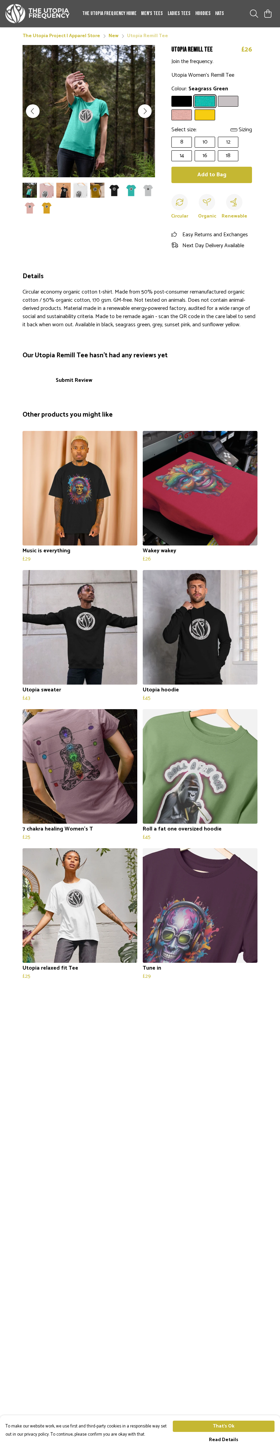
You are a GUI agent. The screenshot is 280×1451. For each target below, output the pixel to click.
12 (228, 142)
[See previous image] (33, 111)
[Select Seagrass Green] (205, 101)
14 (182, 155)
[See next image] (145, 111)
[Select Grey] (228, 101)
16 (204, 155)
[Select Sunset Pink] (181, 114)
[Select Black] (181, 101)
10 (205, 142)
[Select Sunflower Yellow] (205, 114)
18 (228, 155)
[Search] (254, 13)
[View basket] (268, 13)
